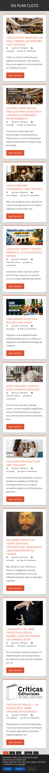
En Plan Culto (24, 6)
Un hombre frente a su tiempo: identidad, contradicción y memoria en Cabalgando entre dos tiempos (23, 547)
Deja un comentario (27, 51)
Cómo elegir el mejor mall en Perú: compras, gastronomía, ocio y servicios (24, 41)
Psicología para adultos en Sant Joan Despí (23, 463)
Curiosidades (11, 195)
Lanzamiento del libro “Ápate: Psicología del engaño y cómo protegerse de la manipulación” (23, 634)
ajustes (22, 764)
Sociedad (10, 51)
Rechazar (19, 769)
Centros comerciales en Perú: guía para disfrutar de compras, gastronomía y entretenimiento (23, 113)
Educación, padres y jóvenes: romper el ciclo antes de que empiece (24, 252)
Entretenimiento (13, 262)
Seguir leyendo (14, 75)
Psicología (10, 329)
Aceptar (7, 769)
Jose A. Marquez (21, 48)
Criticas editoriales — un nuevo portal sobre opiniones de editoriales (22, 708)
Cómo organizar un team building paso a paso (21, 320)
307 (28, 754)
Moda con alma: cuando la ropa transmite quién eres (23, 387)
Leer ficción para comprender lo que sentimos (24, 187)
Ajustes (31, 769)
